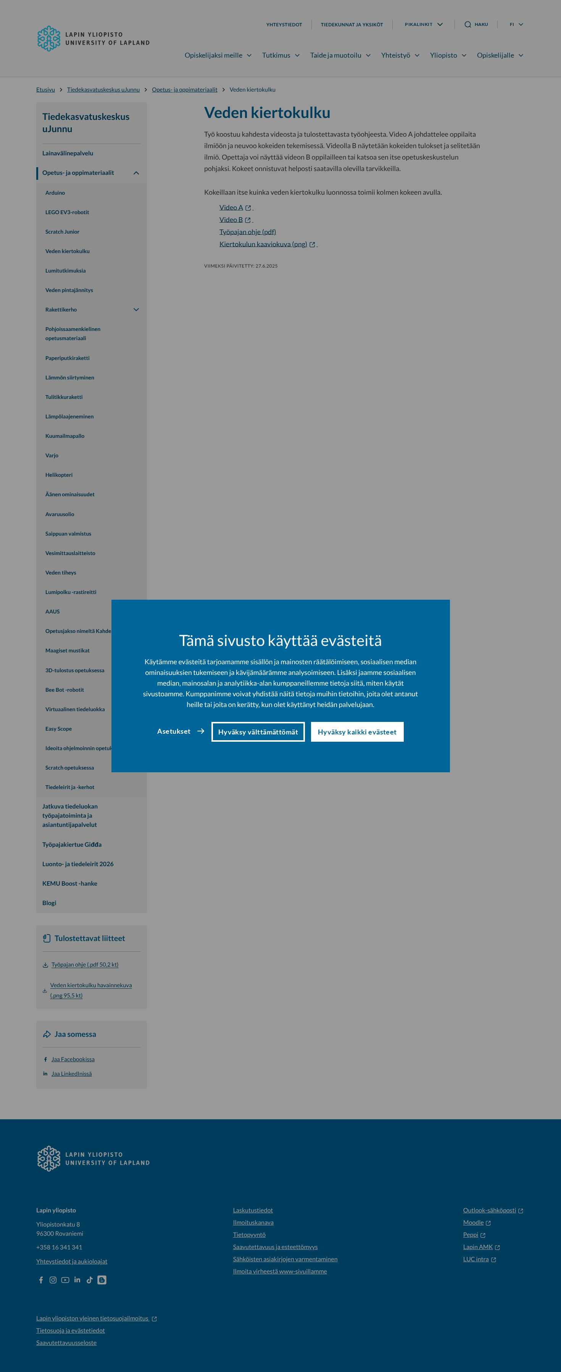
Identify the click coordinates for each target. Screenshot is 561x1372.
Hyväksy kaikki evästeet (357, 732)
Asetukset (173, 731)
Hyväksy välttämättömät (258, 732)
